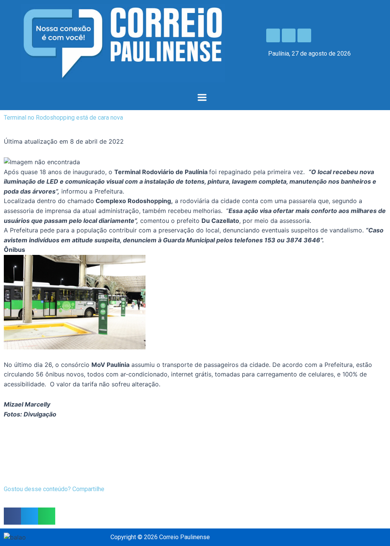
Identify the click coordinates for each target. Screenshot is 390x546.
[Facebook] (273, 35)
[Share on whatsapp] (46, 516)
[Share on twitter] (29, 516)
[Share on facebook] (12, 516)
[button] (201, 98)
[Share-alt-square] (304, 35)
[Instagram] (289, 35)
